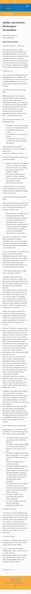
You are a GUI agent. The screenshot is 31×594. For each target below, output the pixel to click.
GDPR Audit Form (8, 570)
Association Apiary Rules (15, 581)
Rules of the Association (15, 580)
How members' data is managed (15, 578)
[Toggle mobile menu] (27, 6)
